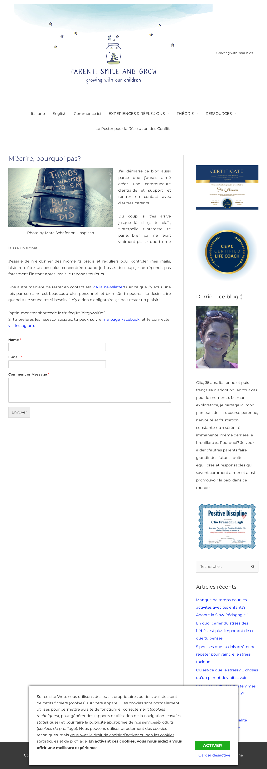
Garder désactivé (214, 755)
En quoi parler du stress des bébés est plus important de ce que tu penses (225, 631)
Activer (212, 745)
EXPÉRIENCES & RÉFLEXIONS (137, 113)
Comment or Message (28, 374)
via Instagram (21, 325)
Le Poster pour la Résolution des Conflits (133, 128)
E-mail (15, 357)
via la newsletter (108, 287)
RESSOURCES (219, 113)
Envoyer (19, 412)
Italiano (38, 113)
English (59, 113)
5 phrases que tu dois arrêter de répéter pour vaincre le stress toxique (226, 654)
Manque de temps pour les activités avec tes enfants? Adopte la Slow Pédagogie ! (222, 607)
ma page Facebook (121, 319)
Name (14, 340)
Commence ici (87, 113)
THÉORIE (185, 113)
